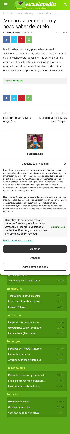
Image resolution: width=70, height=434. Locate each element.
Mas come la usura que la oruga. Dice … (17, 119)
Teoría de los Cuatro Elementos (24, 296)
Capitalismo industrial (19, 407)
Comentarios (16, 81)
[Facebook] (6, 39)
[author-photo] (35, 149)
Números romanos (18, 275)
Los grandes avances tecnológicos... (26, 380)
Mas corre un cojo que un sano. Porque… (53, 119)
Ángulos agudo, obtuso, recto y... (24, 280)
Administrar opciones (35, 266)
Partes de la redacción (19, 354)
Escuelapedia (13, 32)
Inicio (5, 13)
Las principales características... (24, 322)
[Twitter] (14, 39)
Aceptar (35, 248)
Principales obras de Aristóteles (24, 301)
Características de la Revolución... (25, 328)
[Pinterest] (21, 39)
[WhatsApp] (29, 39)
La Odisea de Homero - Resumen (25, 348)
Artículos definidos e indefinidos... (25, 360)
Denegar (35, 257)
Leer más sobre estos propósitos (17, 240)
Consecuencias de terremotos (23, 412)
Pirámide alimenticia (18, 401)
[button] (65, 163)
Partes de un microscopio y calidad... (26, 375)
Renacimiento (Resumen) (21, 333)
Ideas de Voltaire (16, 307)
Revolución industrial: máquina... (24, 386)
